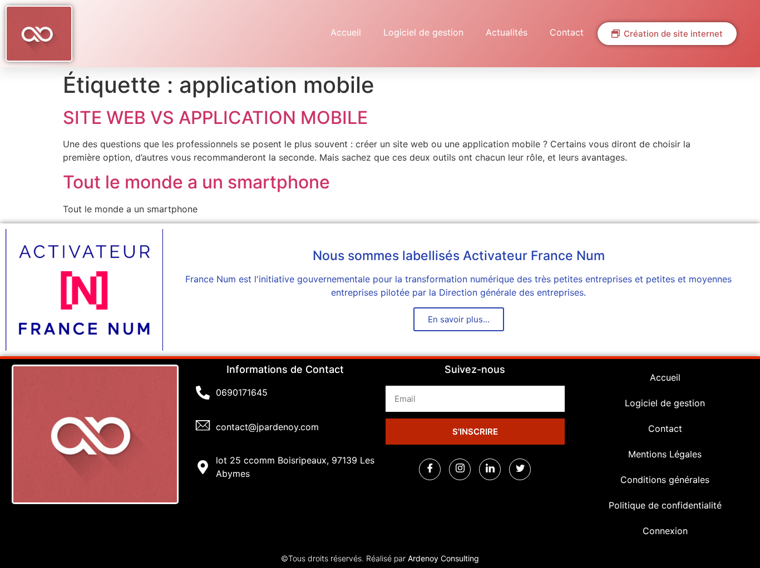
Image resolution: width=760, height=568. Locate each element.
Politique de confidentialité (665, 505)
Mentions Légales (665, 454)
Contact (567, 32)
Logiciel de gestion (423, 32)
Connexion (665, 530)
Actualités (506, 32)
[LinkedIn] (490, 469)
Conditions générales (664, 479)
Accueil (345, 32)
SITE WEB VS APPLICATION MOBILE (215, 117)
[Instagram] (460, 469)
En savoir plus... (459, 319)
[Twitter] (520, 469)
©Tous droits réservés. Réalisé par (380, 558)
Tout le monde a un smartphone (196, 182)
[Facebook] (430, 469)
